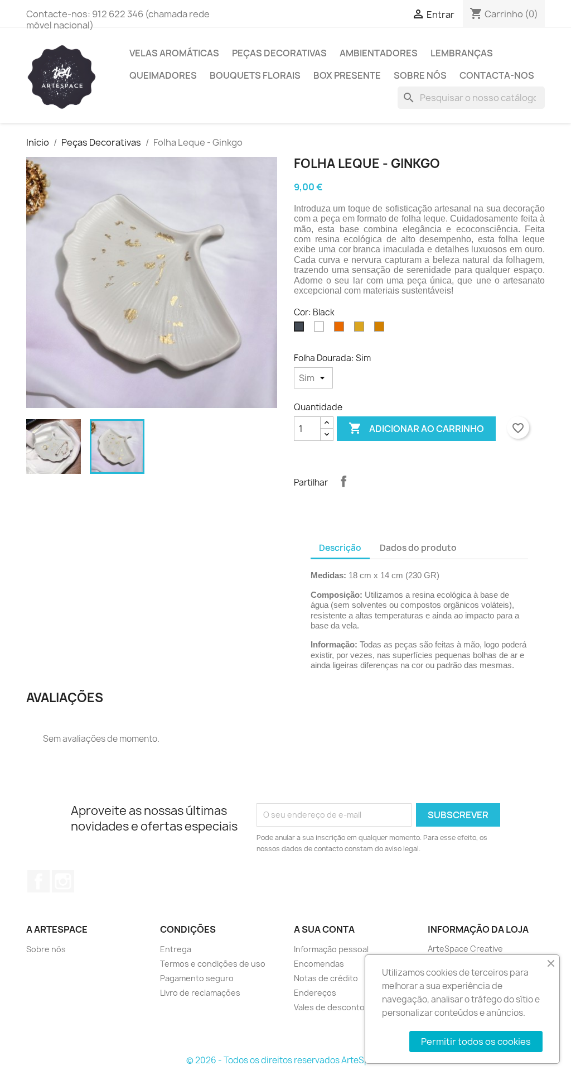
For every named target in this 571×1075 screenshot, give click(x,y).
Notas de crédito (326, 978)
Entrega (175, 949)
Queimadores (163, 75)
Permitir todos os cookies (476, 1041)
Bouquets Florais (255, 75)
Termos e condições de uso (212, 963)
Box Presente (347, 75)
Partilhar (343, 481)
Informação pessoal (331, 949)
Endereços (315, 992)
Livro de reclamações (200, 992)
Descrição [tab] (340, 548)
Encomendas (319, 963)
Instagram (63, 881)
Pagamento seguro (197, 978)
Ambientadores (379, 53)
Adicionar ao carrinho (416, 428)
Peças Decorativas (279, 53)
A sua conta (324, 929)
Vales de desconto (329, 1007)
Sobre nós (420, 75)
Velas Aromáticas (174, 53)
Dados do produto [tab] (418, 548)
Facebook (38, 881)
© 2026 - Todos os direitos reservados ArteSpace (285, 1060)
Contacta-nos (496, 75)
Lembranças (461, 53)
